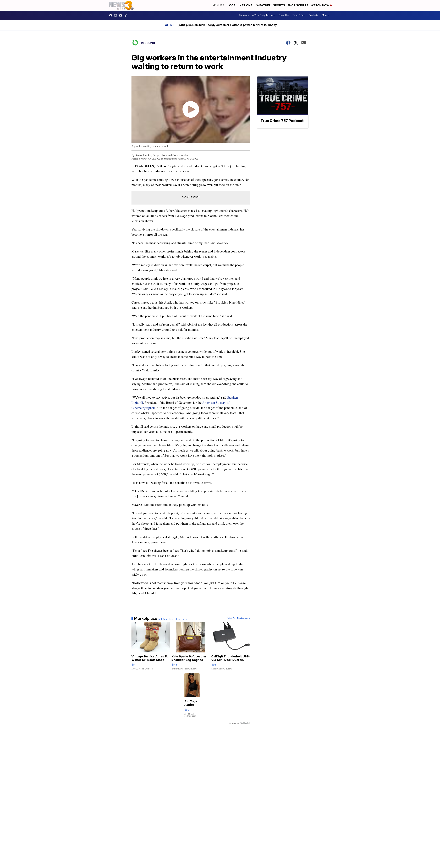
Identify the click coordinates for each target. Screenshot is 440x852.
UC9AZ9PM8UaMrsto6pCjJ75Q (121, 15)
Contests (313, 15)
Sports (279, 5)
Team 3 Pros (299, 15)
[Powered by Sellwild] (245, 723)
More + (325, 15)
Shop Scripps (297, 5)
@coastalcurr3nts (127, 15)
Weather (263, 5)
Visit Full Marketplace (239, 618)
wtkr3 (116, 15)
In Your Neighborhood (263, 15)
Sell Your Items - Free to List (173, 619)
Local (232, 5)
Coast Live (283, 15)
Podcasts (244, 15)
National (246, 5)
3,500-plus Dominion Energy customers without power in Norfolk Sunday (227, 25)
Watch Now (320, 5)
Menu (216, 5)
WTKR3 (111, 15)
